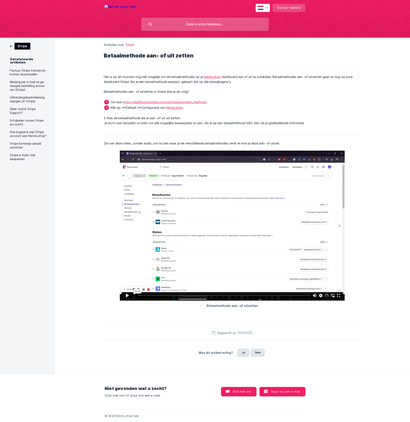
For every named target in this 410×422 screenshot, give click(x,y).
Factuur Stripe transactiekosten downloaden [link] (28, 72)
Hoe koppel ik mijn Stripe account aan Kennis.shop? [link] (28, 134)
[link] (20, 46)
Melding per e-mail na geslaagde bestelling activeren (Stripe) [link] (27, 85)
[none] (120, 7)
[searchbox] (205, 24)
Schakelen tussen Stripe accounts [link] (27, 122)
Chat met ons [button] (242, 391)
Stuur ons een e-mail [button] (285, 391)
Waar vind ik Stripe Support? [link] (23, 111)
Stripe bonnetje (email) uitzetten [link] (25, 145)
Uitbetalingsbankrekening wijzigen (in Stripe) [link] (27, 99)
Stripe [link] (130, 45)
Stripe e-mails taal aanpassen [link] (22, 157)
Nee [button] (258, 352)
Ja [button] (243, 352)
